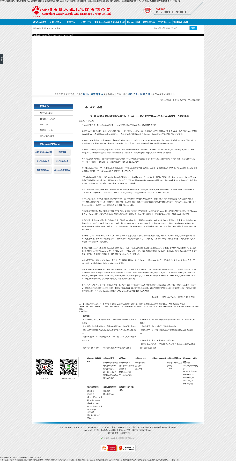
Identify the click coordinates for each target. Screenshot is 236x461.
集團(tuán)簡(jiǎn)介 (110, 363)
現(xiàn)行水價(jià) (62, 170)
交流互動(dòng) (164, 22)
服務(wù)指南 (188, 384)
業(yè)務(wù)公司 (109, 372)
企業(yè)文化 (86, 22)
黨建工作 (44, 124)
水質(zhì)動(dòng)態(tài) (43, 154)
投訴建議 (62, 152)
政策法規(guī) (188, 381)
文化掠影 (138, 366)
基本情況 (90, 391)
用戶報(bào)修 (62, 161)
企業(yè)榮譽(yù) (118, 22)
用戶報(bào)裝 (43, 161)
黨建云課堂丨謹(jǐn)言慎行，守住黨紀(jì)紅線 (158, 326)
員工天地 (138, 369)
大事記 (169, 368)
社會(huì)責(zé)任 (93, 415)
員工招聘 (90, 412)
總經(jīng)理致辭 (109, 366)
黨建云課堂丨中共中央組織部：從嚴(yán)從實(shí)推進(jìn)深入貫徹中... (110, 326)
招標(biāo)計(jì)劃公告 (180, 23)
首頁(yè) (176, 100)
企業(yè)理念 (140, 363)
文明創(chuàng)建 (102, 22)
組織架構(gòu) (108, 369)
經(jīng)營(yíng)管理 (94, 397)
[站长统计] (128, 433)
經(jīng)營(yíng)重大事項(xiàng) (94, 407)
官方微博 (44, 378)
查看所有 (83, 311)
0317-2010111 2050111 (171, 12)
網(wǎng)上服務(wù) (133, 23)
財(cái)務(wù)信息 (94, 400)
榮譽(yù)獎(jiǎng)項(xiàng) (174, 363)
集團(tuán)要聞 (46, 113)
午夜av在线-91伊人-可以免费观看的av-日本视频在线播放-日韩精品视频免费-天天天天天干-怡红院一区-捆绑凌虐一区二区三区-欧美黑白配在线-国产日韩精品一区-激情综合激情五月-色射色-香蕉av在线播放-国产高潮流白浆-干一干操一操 (90, 1)
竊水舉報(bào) (43, 170)
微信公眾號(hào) (68, 378)
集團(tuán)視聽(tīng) (110, 375)
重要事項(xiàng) (93, 403)
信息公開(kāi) (149, 22)
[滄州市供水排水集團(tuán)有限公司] (71, 10)
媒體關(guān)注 (46, 130)
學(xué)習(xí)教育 (194, 100)
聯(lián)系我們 (108, 378)
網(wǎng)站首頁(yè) (40, 23)
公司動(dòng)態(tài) (48, 119)
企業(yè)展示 (55, 22)
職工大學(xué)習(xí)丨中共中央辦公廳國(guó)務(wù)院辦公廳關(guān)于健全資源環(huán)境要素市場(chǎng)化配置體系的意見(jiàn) (135, 304)
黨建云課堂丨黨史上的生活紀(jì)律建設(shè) (158, 340)
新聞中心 (71, 22)
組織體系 (90, 394)
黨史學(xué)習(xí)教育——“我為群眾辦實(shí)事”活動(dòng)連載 (107, 348)
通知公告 (90, 418)
